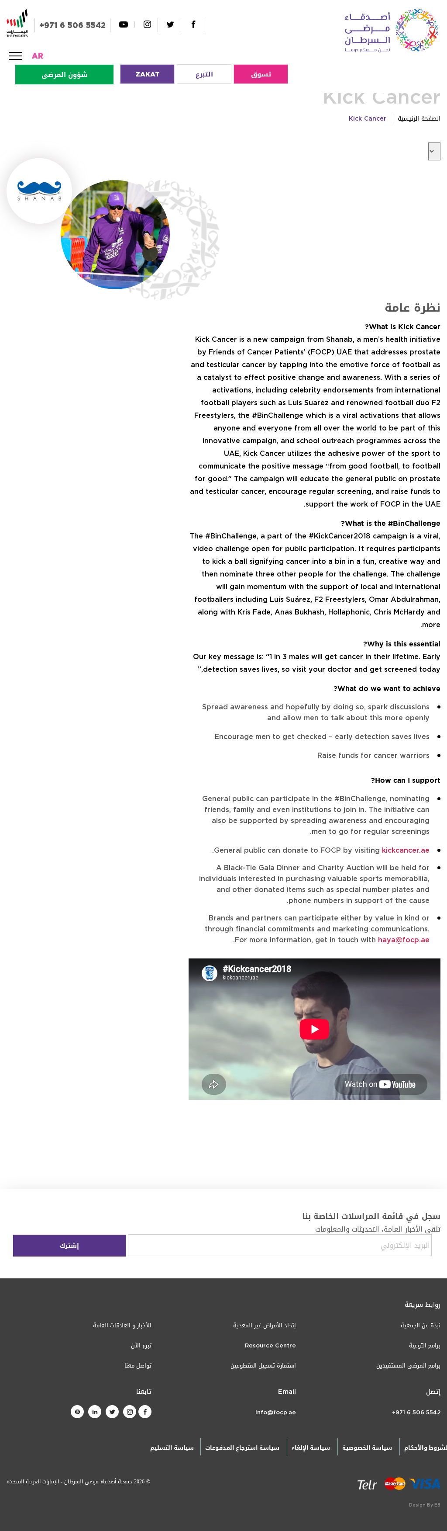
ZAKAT (147, 74)
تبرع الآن (141, 1345)
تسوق (261, 74)
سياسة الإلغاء (311, 1447)
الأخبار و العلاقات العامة (122, 1325)
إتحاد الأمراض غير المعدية (264, 1325)
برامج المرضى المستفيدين (408, 1365)
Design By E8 (424, 1505)
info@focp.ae (275, 1412)
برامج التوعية (424, 1345)
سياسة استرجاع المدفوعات (242, 1447)
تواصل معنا (137, 1365)
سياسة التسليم (172, 1447)
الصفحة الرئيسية (419, 119)
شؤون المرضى (64, 75)
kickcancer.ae (406, 850)
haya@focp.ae (404, 940)
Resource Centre (270, 1345)
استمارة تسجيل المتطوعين (263, 1365)
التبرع (204, 74)
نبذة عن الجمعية (420, 1325)
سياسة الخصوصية (367, 1447)
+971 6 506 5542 (72, 25)
